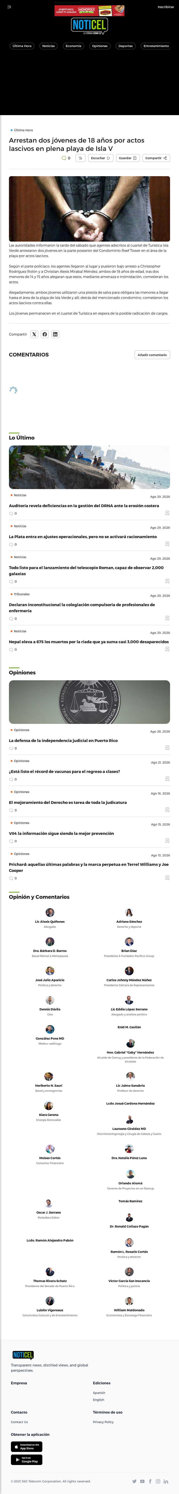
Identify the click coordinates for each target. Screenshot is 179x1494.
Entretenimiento (156, 46)
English (98, 1400)
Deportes (126, 46)
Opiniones (100, 46)
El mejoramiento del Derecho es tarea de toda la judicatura (68, 802)
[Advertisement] (89, 84)
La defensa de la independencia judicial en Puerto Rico (63, 740)
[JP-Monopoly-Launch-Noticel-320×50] (89, 10)
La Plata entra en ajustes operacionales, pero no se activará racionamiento (83, 536)
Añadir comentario (152, 355)
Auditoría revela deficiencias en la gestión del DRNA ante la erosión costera (84, 505)
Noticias (48, 46)
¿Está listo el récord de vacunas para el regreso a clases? (64, 771)
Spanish (99, 1393)
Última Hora (22, 46)
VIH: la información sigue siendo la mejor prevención (61, 833)
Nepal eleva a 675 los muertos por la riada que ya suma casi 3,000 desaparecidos (89, 641)
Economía (73, 46)
